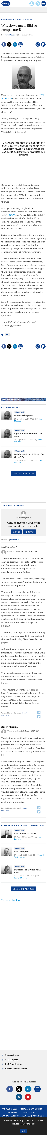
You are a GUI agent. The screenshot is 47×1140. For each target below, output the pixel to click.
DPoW (12, 214)
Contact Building (10, 1116)
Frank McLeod (10, 35)
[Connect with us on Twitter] (19, 1089)
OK (23, 1130)
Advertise (37, 1116)
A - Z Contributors (13, 1064)
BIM (7, 334)
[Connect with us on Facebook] (9, 1089)
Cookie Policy (13, 1112)
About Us (26, 1116)
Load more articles (23, 473)
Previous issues (12, 1055)
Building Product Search (16, 1068)
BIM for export (21, 851)
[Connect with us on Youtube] (28, 1097)
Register (29, 531)
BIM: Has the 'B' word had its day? (28, 871)
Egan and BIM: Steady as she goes (28, 435)
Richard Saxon (20, 878)
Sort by (4, 539)
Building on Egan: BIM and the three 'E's (29, 455)
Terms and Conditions (31, 1109)
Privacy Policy (30, 1112)
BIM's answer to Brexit (25, 833)
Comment (19, 412)
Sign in (13, 38)
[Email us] (37, 1089)
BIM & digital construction (16, 19)
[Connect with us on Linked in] (28, 1089)
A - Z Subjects (11, 1059)
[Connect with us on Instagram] (19, 1097)
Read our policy (27, 1123)
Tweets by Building (10, 899)
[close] (25, 42)
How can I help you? (24, 415)
